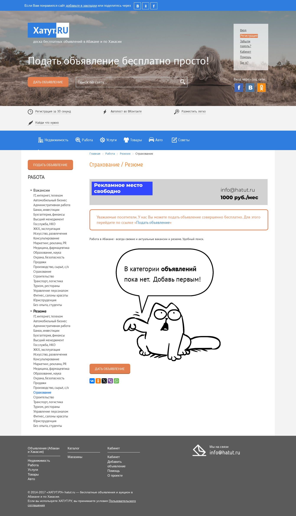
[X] (104, 380)
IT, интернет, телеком (48, 195)
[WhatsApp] (116, 380)
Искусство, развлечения (50, 233)
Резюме (39, 311)
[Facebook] (239, 88)
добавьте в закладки (81, 5)
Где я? (244, 63)
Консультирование (46, 238)
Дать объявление (48, 82)
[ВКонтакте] (250, 88)
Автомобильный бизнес (50, 200)
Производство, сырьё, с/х (51, 267)
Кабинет (245, 52)
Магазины (75, 457)
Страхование (42, 271)
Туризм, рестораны (46, 286)
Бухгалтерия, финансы (49, 214)
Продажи (39, 262)
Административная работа (51, 205)
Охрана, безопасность (48, 257)
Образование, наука (47, 252)
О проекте (115, 475)
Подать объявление (50, 165)
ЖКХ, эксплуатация (46, 229)
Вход (243, 30)
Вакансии (41, 190)
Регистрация (249, 36)
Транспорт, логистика (48, 281)
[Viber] (110, 380)
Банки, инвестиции (46, 210)
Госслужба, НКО (44, 224)
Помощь (245, 57)
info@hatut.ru (225, 453)
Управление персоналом (50, 290)
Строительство (43, 276)
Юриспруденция (44, 300)
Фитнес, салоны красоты (50, 295)
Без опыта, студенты (47, 305)
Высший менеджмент (48, 219)
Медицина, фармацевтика (51, 248)
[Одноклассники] (261, 88)
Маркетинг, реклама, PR (50, 243)
